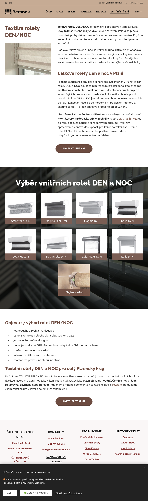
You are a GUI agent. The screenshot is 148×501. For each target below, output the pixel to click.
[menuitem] (49, 11)
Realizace (128, 437)
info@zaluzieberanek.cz (112, 2)
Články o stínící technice (127, 454)
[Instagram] (10, 2)
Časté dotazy (128, 448)
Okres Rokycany (92, 442)
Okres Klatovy (92, 448)
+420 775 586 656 (135, 2)
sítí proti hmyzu (128, 118)
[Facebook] (6, 2)
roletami (117, 384)
